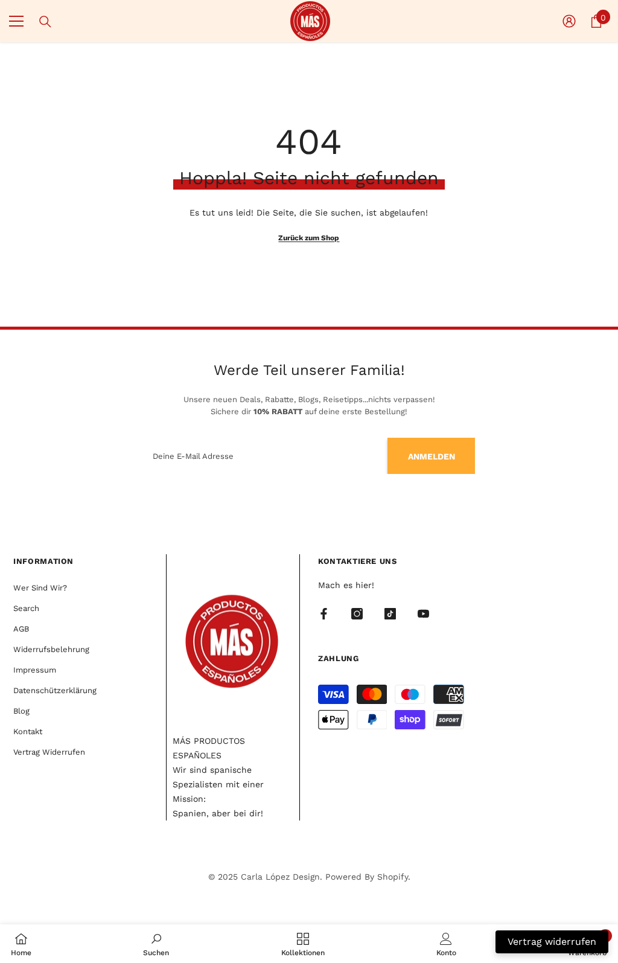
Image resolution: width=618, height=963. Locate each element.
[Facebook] (323, 613)
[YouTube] (423, 613)
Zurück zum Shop (308, 238)
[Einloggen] (569, 21)
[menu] (16, 21)
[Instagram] (357, 613)
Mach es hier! (346, 585)
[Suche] (45, 21)
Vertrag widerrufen (552, 941)
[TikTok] (390, 613)
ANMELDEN (431, 456)
